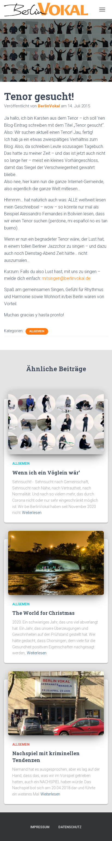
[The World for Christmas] (56, 562)
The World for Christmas (43, 613)
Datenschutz (70, 827)
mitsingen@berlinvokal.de (66, 278)
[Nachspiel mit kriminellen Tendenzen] (56, 703)
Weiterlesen (32, 512)
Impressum (39, 827)
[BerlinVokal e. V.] (48, 9)
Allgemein (36, 331)
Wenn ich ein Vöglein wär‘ (46, 472)
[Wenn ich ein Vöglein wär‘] (56, 422)
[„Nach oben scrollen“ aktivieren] (101, 830)
